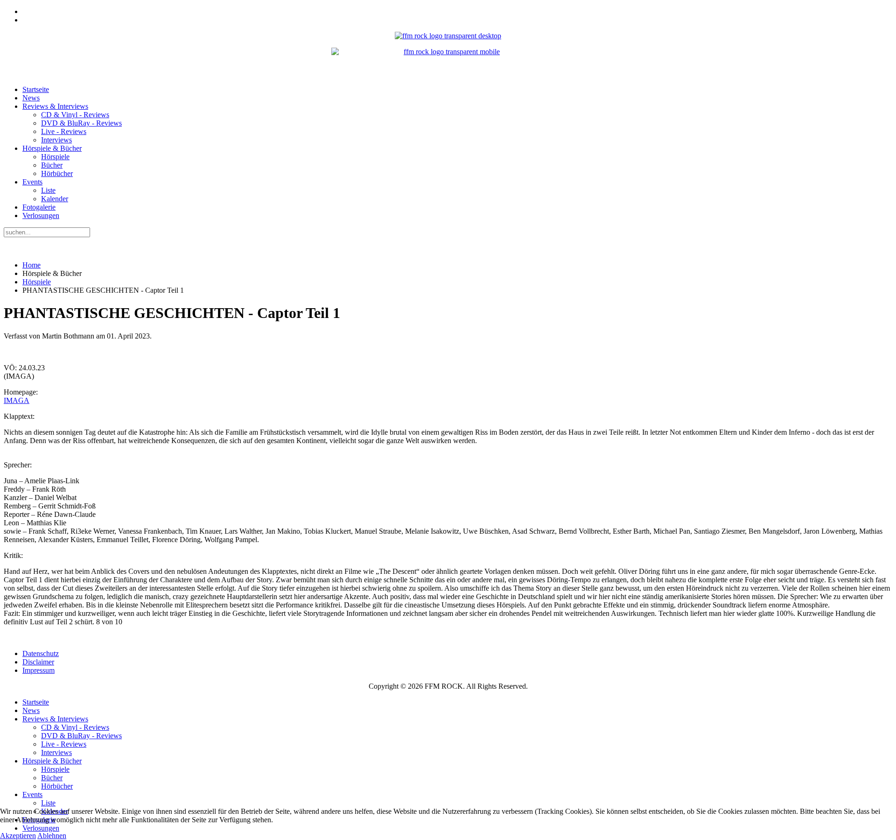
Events (32, 182)
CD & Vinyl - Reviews (75, 115)
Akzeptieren (18, 836)
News (31, 98)
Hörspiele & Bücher (52, 148)
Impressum (38, 670)
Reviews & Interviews (55, 106)
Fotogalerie (39, 207)
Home (31, 265)
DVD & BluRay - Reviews (81, 123)
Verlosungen (40, 215)
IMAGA (16, 400)
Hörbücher (57, 173)
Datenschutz (40, 653)
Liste (48, 190)
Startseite (35, 89)
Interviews (56, 140)
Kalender (54, 199)
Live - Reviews (63, 131)
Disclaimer (38, 662)
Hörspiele (55, 157)
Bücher (52, 165)
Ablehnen (51, 836)
